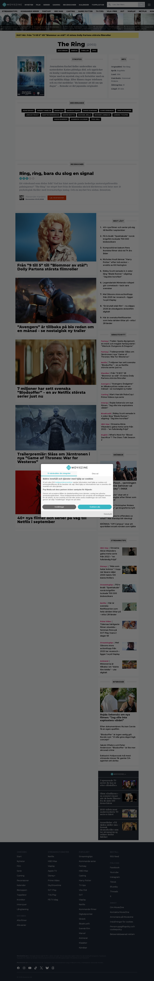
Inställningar (59, 507)
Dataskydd (108, 514)
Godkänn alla (95, 507)
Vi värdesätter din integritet (59, 473)
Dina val (95, 474)
